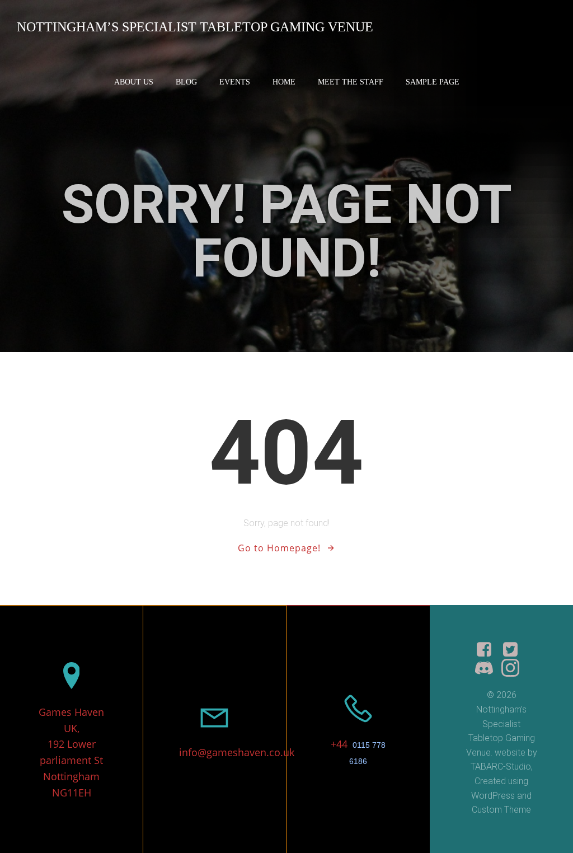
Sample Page (432, 82)
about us (133, 82)
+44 (340, 744)
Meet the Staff (350, 82)
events (234, 82)
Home (284, 82)
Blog (186, 82)
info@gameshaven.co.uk (236, 752)
